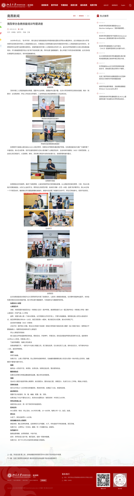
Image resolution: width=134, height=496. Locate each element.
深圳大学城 (25, 480)
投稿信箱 (43, 480)
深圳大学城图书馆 (34, 480)
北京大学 (106, 5)
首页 (74, 16)
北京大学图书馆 (16, 480)
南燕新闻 (81, 16)
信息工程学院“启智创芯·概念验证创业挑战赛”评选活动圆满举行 (35, 458)
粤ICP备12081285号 (48, 488)
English (123, 5)
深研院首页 (115, 5)
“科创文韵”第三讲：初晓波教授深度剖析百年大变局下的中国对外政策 (37, 454)
